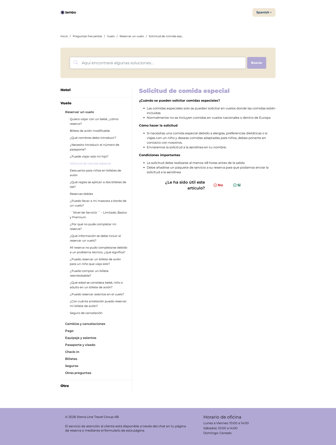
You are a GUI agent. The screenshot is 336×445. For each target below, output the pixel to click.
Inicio (64, 36)
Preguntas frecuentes (87, 36)
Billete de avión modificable (90, 131)
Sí (239, 185)
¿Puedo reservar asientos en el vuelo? (97, 294)
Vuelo (111, 36)
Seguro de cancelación (86, 313)
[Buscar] (256, 63)
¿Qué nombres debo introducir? (93, 138)
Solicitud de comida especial (90, 163)
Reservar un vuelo (132, 36)
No (220, 185)
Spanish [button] (262, 12)
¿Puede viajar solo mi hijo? (89, 156)
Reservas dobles (81, 194)
